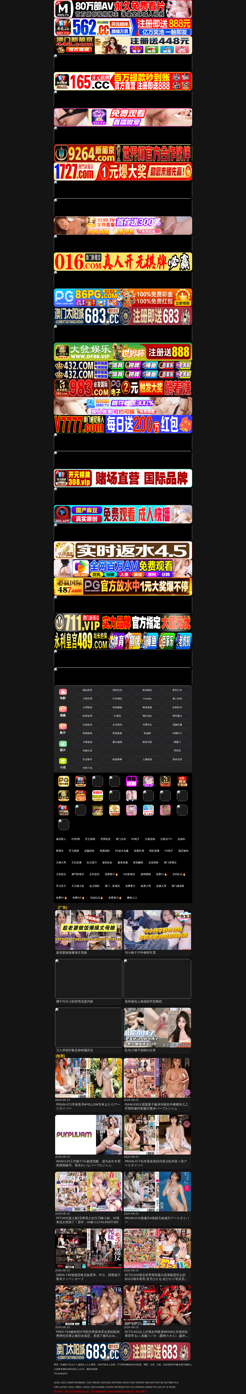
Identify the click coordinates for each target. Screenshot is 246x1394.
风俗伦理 (177, 759)
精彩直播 (154, 850)
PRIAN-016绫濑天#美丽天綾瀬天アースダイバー (157, 1220)
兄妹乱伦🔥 (96, 897)
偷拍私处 (107, 862)
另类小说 (87, 767)
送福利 (181, 839)
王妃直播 (76, 862)
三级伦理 (87, 698)
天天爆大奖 (77, 886)
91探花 (117, 715)
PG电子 (135, 839)
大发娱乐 (61, 874)
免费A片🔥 (78, 897)
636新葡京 (129, 874)
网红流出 (147, 715)
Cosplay (147, 698)
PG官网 (75, 839)
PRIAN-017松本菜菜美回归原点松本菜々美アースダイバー (156, 1163)
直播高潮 (139, 850)
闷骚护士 (177, 733)
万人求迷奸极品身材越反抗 (74, 1050)
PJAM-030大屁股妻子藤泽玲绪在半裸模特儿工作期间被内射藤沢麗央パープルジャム (156, 1106)
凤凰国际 (105, 850)
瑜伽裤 (147, 733)
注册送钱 (150, 839)
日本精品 (117, 698)
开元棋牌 (90, 839)
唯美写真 (147, 742)
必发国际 (154, 862)
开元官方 (61, 886)
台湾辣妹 (87, 707)
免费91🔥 (61, 897)
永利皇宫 (94, 874)
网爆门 (177, 742)
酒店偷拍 (183, 850)
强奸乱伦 (117, 690)
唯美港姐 (147, 707)
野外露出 (177, 715)
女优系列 (117, 724)
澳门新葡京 (170, 862)
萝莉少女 (177, 690)
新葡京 (60, 850)
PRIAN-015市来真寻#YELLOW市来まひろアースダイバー (88, 1106)
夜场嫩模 (138, 862)
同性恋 (177, 750)
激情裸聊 (146, 874)
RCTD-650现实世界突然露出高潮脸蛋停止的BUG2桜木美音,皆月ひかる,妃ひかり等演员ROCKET (155, 1279)
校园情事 (117, 759)
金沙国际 (94, 886)
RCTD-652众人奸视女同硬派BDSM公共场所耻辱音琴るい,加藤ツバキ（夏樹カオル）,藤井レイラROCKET (157, 1336)
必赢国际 (89, 850)
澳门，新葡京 (112, 886)
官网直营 (105, 839)
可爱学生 (147, 724)
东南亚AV (177, 707)
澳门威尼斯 (178, 886)
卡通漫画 (87, 742)
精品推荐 (87, 690)
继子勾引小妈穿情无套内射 (74, 1001)
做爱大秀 (146, 886)
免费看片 (130, 886)
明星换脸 (117, 733)
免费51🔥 (161, 874)
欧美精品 (147, 690)
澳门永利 (121, 839)
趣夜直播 (123, 862)
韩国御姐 (117, 707)
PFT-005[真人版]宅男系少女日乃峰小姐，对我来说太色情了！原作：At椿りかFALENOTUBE (87, 1220)
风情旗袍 (87, 733)
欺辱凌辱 (87, 715)
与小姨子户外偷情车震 (140, 952)
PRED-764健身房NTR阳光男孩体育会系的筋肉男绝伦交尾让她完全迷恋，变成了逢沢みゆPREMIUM (88, 1336)
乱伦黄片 (92, 862)
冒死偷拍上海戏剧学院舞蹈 (143, 1001)
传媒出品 (87, 750)
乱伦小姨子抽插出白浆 (140, 1050)
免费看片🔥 (111, 874)
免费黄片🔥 (115, 897)
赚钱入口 (132, 897)
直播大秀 (161, 886)
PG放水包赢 (122, 850)
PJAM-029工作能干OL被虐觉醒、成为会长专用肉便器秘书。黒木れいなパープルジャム (88, 1163)
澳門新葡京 (77, 874)
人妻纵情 (147, 759)
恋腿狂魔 (177, 724)
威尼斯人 (61, 839)
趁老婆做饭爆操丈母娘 (71, 952)
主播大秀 (61, 862)
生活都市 (87, 759)
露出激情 (117, 742)
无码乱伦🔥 (179, 874)
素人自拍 (177, 698)
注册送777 (166, 839)
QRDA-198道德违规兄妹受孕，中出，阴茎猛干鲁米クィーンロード (88, 1277)
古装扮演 (87, 724)
